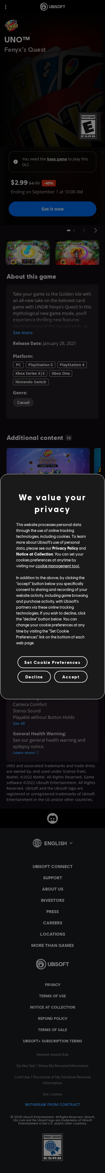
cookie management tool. (58, 565)
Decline (34, 676)
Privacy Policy (65, 548)
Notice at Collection (34, 553)
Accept (71, 676)
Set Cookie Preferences (52, 662)
